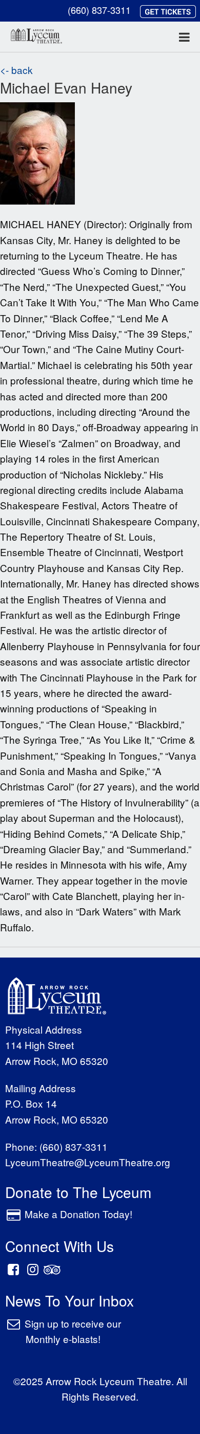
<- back (16, 70)
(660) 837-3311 (99, 9)
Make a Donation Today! (78, 1214)
